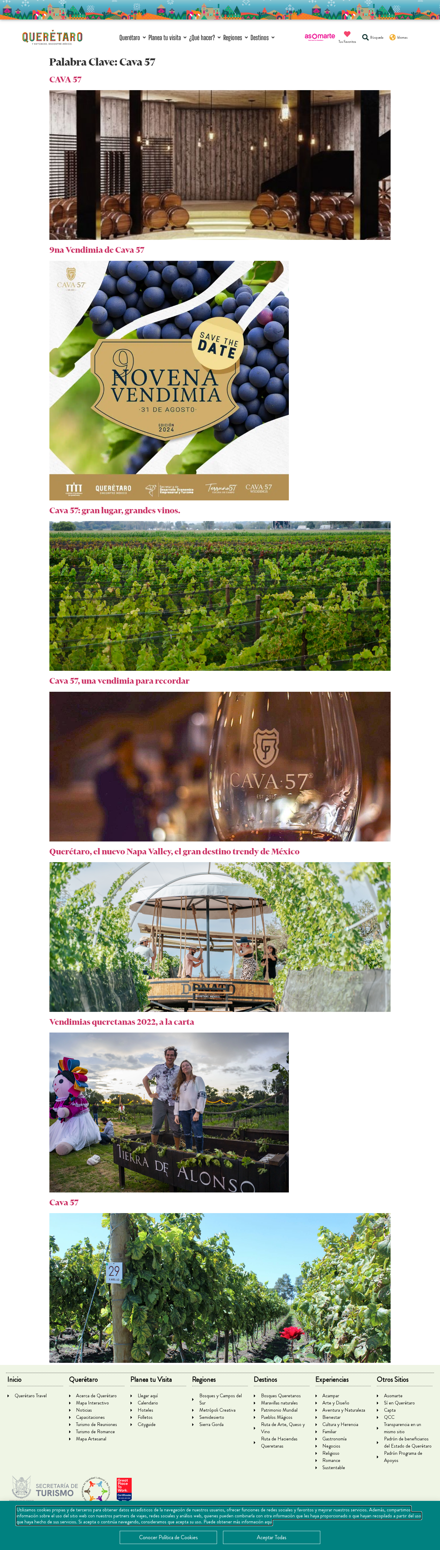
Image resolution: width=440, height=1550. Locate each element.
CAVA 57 (65, 79)
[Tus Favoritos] (347, 34)
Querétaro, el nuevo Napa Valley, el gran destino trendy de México (174, 851)
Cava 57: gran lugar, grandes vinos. (114, 510)
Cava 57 (64, 1202)
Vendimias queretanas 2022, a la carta (121, 1022)
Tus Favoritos (347, 41)
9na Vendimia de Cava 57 (97, 250)
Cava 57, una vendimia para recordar (119, 681)
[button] (133, 37)
